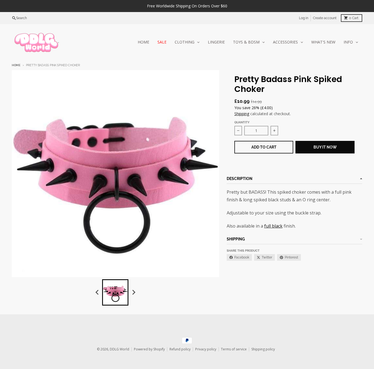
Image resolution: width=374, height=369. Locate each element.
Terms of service (234, 349)
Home (16, 65)
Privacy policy (205, 349)
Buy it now (325, 147)
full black (273, 226)
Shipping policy (263, 349)
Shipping (241, 113)
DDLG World (119, 349)
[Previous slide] (97, 292)
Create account (324, 18)
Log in (303, 18)
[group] (115, 292)
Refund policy (180, 349)
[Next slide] (133, 292)
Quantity (241, 122)
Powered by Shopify (149, 349)
